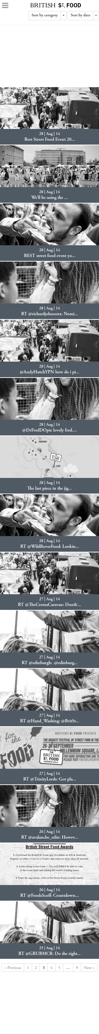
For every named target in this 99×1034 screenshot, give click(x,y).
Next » (89, 968)
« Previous (13, 968)
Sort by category (45, 15)
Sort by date (80, 15)
